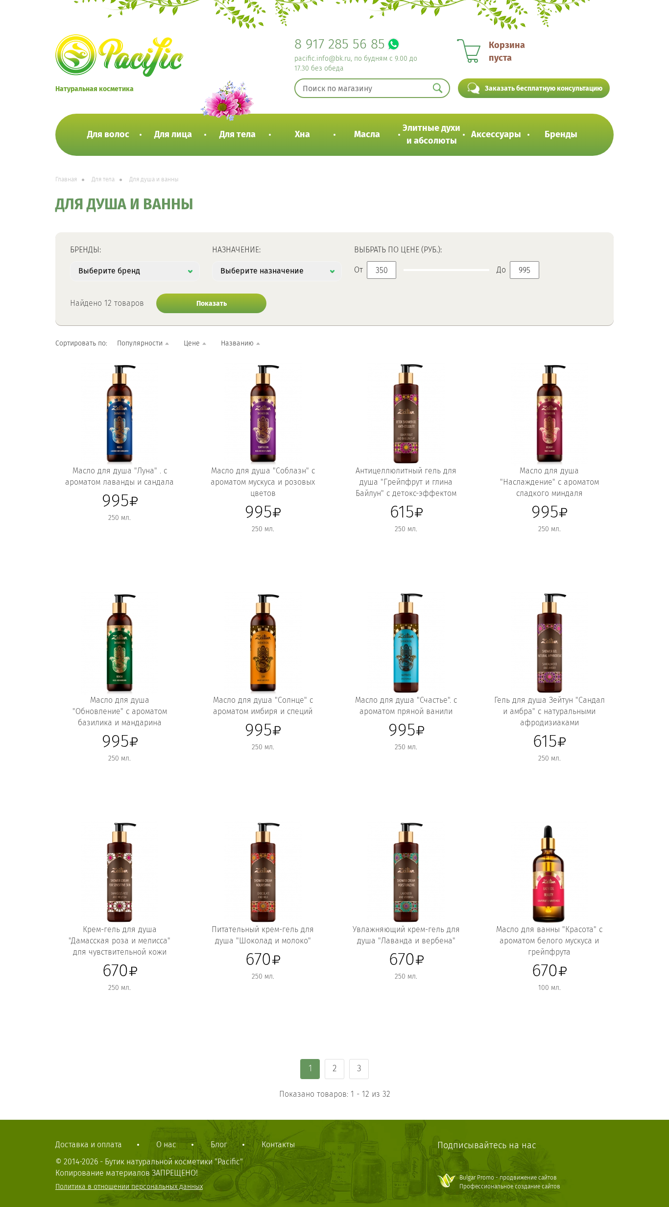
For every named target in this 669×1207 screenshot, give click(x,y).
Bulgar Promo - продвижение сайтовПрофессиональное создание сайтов (509, 1181)
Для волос (108, 134)
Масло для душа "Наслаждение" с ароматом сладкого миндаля (549, 482)
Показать (211, 303)
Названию (237, 343)
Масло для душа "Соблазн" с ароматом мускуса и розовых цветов (263, 482)
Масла (367, 134)
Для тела (237, 134)
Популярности (140, 343)
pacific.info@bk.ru (322, 58)
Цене (192, 343)
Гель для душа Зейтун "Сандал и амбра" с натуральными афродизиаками (549, 711)
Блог (219, 1144)
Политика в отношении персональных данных (129, 1186)
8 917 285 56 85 (339, 44)
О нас (166, 1144)
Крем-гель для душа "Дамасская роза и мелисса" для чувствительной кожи (119, 941)
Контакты (278, 1144)
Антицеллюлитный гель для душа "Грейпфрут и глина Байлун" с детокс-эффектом (406, 482)
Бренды (561, 134)
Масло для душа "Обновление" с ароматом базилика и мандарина (119, 711)
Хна (302, 134)
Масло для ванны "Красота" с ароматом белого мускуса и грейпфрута (549, 941)
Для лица (173, 134)
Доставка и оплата (88, 1144)
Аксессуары (496, 134)
